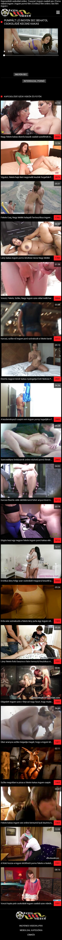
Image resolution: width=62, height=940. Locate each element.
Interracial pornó (34, 81)
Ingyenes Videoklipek (31, 926)
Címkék (31, 935)
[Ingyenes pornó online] (16, 12)
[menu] (58, 12)
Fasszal (32, 1)
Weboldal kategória (31, 930)
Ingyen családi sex (45, 1)
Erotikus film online (41, 3)
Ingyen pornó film (23, 3)
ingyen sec (21, 74)
